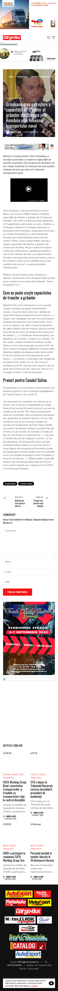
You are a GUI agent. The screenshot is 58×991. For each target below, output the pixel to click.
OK (51, 983)
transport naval (26, 483)
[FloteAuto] (15, 902)
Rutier (21, 774)
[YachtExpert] (44, 920)
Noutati (15, 774)
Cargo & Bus (16, 132)
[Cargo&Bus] (28, 911)
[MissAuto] (28, 928)
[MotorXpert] (39, 902)
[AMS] (42, 894)
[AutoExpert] (19, 894)
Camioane (7, 774)
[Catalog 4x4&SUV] (28, 945)
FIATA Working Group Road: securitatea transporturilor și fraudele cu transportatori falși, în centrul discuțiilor (14, 791)
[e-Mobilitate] (28, 937)
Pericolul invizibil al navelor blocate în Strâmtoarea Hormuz (42, 856)
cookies (34, 986)
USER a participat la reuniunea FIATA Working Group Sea (14, 856)
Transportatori (22, 76)
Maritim (34, 76)
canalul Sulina (10, 483)
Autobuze (34, 774)
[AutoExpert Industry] (28, 954)
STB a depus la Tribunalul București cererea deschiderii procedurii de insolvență (41, 789)
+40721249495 (14, 965)
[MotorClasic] (20, 920)
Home (11, 76)
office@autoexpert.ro (28, 961)
